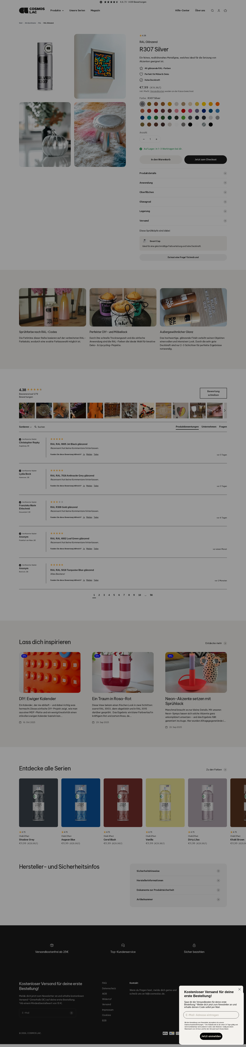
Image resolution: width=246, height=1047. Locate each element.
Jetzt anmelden (211, 1036)
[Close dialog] (239, 989)
